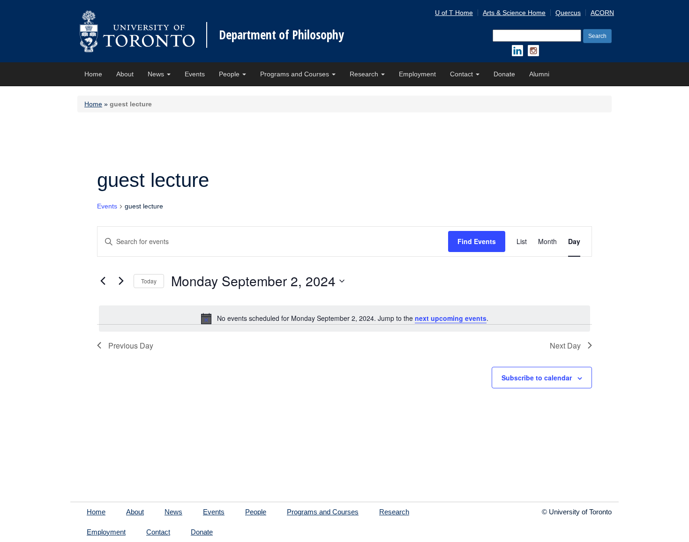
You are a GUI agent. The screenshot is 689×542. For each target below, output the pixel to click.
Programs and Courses (295, 74)
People (230, 74)
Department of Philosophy (281, 34)
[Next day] (121, 281)
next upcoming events (451, 318)
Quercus (568, 12)
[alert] (344, 318)
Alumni (539, 74)
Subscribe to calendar (537, 377)
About (125, 74)
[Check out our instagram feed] (533, 50)
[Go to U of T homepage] (137, 31)
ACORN (602, 12)
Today (149, 281)
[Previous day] (102, 281)
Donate (504, 74)
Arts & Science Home (514, 12)
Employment (417, 74)
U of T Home (454, 12)
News (157, 74)
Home (93, 74)
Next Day (565, 345)
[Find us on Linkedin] (517, 50)
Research (365, 74)
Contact (462, 74)
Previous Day (130, 345)
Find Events (476, 241)
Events (195, 74)
